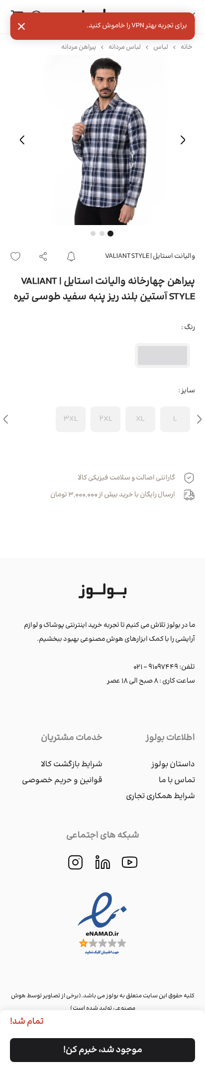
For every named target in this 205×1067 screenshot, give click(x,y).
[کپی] (43, 256)
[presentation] (199, 419)
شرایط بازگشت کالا (71, 764)
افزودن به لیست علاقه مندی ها (18, 256)
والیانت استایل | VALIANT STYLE (150, 256)
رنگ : (188, 327)
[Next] (22, 139)
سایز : (186, 390)
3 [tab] (93, 233)
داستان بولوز (173, 764)
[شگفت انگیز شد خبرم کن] (71, 256)
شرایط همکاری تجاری (160, 796)
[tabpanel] (102, 140)
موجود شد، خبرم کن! (102, 1050)
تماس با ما (177, 780)
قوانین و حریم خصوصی (62, 780)
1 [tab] (110, 234)
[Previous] (182, 139)
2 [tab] (102, 233)
